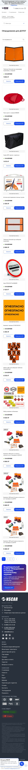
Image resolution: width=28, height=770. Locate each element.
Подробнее (14, 5)
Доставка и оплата (7, 659)
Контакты (5, 688)
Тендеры (4, 657)
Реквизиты (5, 693)
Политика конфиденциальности (12, 768)
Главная (4, 16)
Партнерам (5, 654)
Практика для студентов (9, 683)
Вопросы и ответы (7, 664)
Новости (4, 672)
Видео (4, 677)
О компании (5, 670)
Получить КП (19, 81)
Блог (3, 675)
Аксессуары (10, 16)
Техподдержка (6, 690)
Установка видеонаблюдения (11, 646)
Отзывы (4, 685)
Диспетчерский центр (8, 652)
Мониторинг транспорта (9, 649)
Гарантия (4, 662)
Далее (16, 559)
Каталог (4, 644)
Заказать (8, 81)
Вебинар (4, 680)
